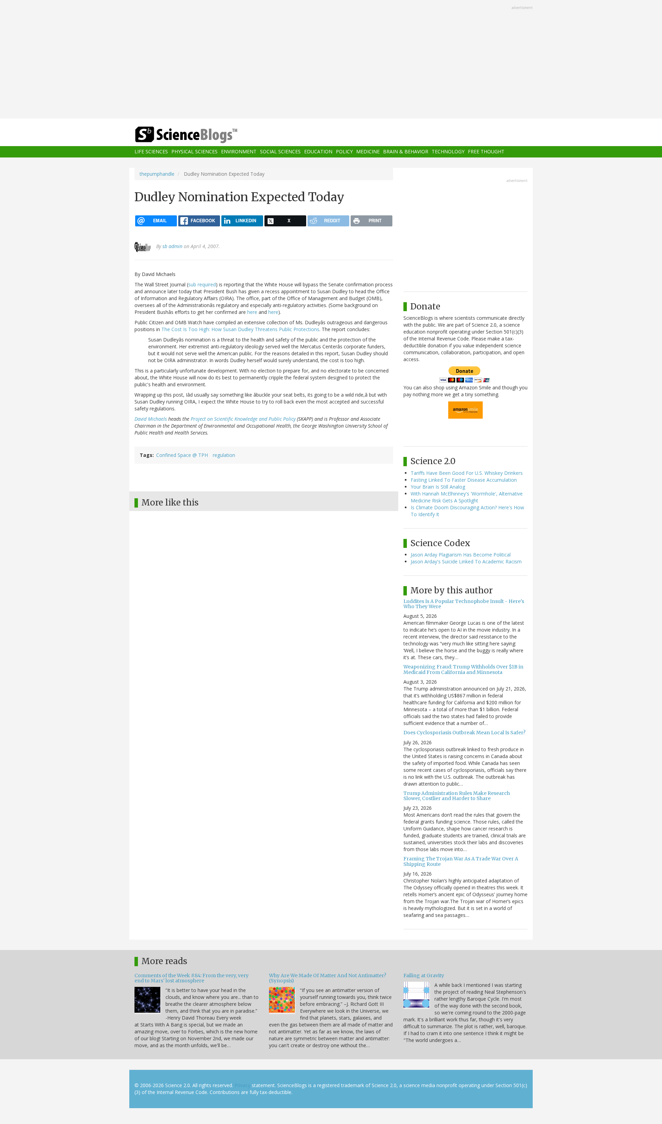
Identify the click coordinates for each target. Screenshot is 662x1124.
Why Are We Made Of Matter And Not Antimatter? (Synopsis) (327, 978)
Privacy (242, 1085)
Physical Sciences (194, 152)
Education (318, 152)
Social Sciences (280, 152)
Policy (344, 152)
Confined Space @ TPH (182, 455)
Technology (448, 152)
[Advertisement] (331, 60)
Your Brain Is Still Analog (438, 486)
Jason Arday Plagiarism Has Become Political (461, 554)
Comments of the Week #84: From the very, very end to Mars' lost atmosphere (191, 978)
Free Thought (486, 152)
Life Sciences (151, 152)
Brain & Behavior (405, 152)
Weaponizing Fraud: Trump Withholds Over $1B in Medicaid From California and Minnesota (463, 669)
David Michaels (150, 419)
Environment (239, 152)
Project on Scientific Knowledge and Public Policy (243, 419)
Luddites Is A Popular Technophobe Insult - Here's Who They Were (463, 604)
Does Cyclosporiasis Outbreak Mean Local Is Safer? (464, 732)
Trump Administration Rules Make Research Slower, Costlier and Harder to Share (456, 795)
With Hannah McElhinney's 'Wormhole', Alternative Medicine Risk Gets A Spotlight (467, 497)
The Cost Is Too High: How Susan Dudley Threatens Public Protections (240, 329)
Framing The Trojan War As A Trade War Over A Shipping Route (460, 861)
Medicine (368, 152)
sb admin (172, 246)
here (252, 312)
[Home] (199, 134)
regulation (224, 455)
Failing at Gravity (423, 975)
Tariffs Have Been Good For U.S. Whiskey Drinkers (467, 473)
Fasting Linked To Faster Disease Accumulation (464, 480)
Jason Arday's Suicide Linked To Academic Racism (466, 561)
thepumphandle (157, 174)
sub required (202, 284)
